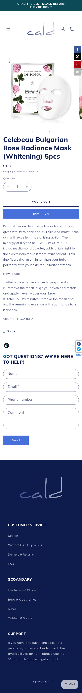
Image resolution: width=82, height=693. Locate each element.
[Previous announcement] (7, 5)
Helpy (79, 354)
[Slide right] (50, 131)
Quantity (9, 178)
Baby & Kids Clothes (22, 599)
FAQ (11, 563)
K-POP (12, 609)
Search (13, 535)
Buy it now (41, 213)
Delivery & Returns (21, 554)
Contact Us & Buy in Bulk (25, 545)
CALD (46, 682)
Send (16, 440)
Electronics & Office (22, 590)
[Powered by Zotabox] (77, 72)
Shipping (8, 172)
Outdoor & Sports (20, 618)
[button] (8, 28)
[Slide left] (32, 131)
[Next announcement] (74, 5)
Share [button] (11, 331)
